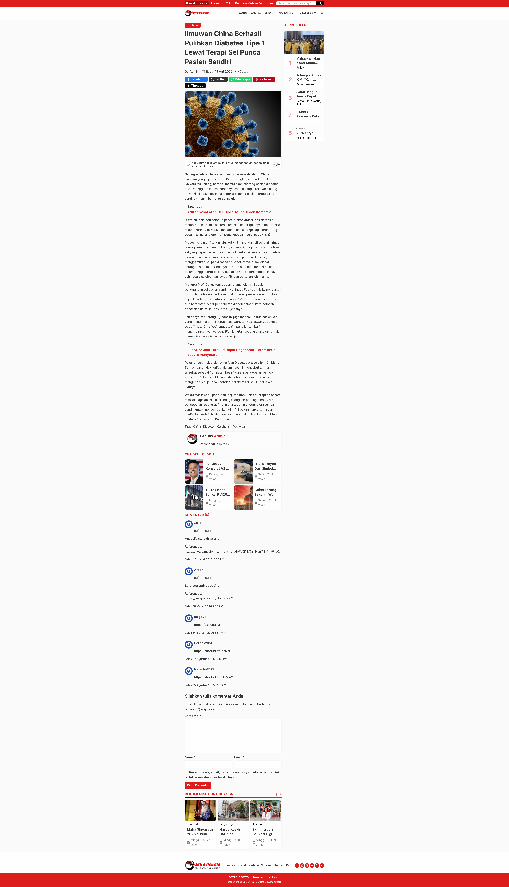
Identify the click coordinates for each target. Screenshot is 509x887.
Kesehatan (193, 25)
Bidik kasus (312, 101)
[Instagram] (302, 865)
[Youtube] (312, 865)
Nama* (190, 757)
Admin (220, 436)
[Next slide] (280, 794)
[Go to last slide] (276, 794)
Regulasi (234, 824)
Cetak (244, 71)
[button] (320, 3)
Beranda (241, 13)
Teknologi (239, 426)
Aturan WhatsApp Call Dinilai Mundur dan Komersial (229, 212)
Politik (223, 824)
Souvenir (286, 13)
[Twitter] (317, 865)
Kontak (256, 13)
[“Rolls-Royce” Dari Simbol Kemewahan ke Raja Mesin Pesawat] (243, 471)
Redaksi (270, 13)
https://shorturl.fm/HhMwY (213, 677)
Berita (300, 101)
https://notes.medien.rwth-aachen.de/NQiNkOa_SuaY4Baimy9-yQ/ (232, 551)
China (197, 426)
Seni (255, 824)
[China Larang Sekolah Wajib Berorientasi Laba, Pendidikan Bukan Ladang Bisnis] (243, 497)
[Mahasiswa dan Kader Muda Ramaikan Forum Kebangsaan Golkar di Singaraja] (304, 42)
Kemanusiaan (305, 84)
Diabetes (209, 426)
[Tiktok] (322, 865)
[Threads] (307, 865)
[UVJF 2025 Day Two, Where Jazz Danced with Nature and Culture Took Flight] (200, 810)
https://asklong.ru (207, 625)
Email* (239, 757)
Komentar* (193, 716)
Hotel (299, 121)
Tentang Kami (306, 13)
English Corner (196, 824)
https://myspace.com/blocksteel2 (209, 598)
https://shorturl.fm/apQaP (212, 651)
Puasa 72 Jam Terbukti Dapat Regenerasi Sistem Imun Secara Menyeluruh (231, 352)
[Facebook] (297, 865)
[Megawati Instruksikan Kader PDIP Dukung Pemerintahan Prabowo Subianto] (233, 810)
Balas (188, 559)
